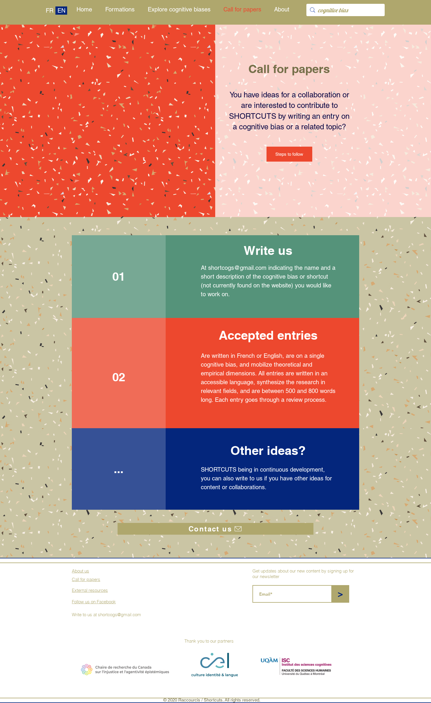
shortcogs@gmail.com (237, 267)
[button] (283, 9)
